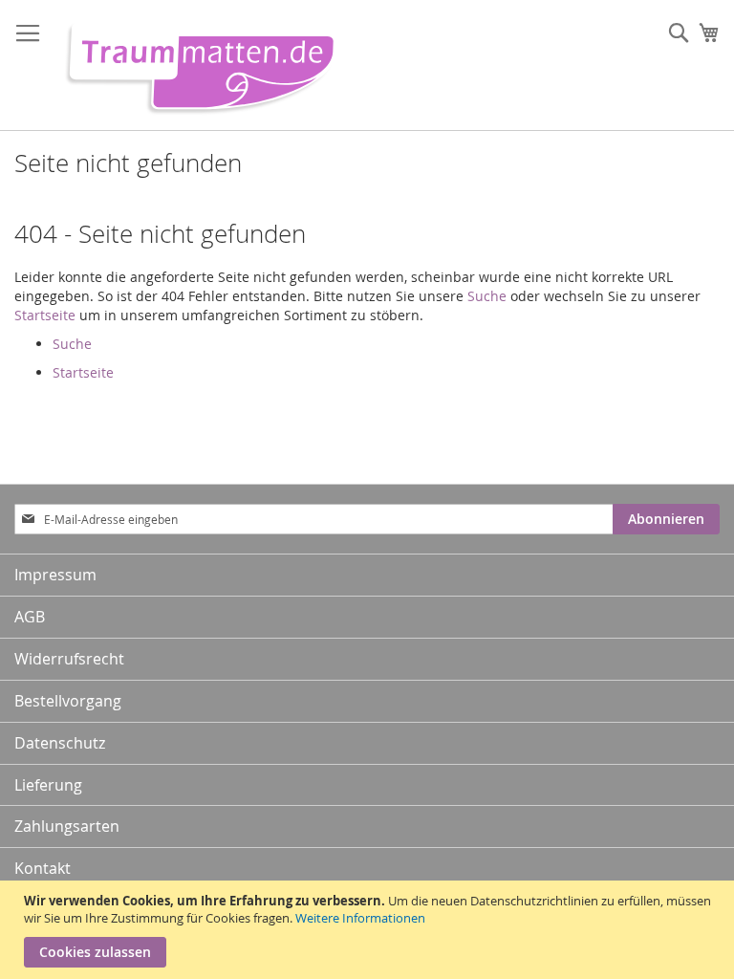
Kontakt (42, 868)
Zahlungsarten (66, 826)
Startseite (45, 315)
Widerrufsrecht (69, 658)
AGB (29, 616)
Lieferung (48, 784)
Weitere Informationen (360, 917)
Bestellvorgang (67, 700)
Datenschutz (59, 742)
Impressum (55, 574)
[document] (369, 930)
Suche (487, 296)
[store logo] (194, 65)
